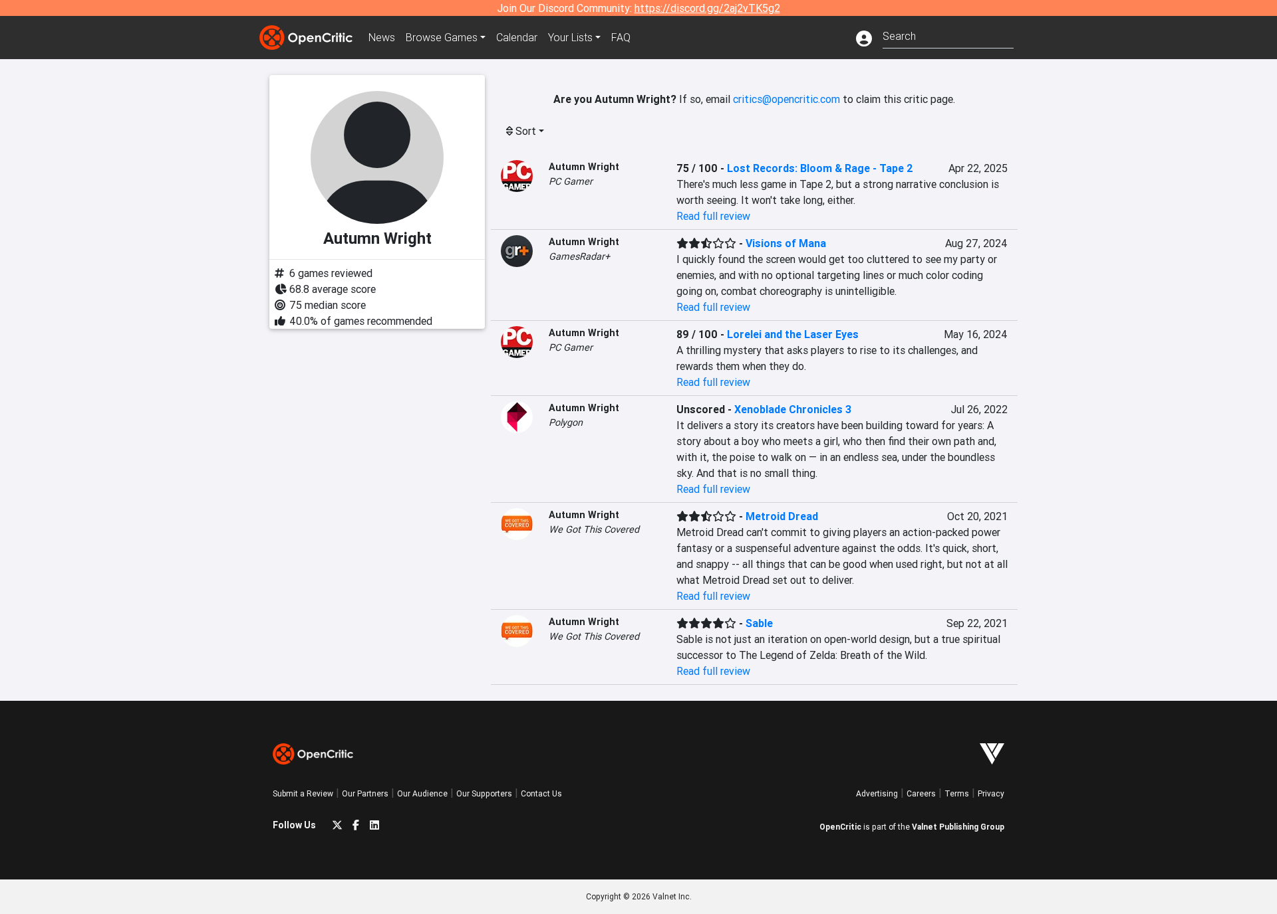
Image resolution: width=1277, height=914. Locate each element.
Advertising (877, 793)
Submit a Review (303, 793)
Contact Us (541, 793)
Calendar (516, 37)
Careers (921, 793)
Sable (759, 623)
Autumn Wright (584, 167)
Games (442, 37)
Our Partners (365, 793)
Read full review (713, 216)
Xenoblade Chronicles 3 (792, 409)
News (381, 37)
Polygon (566, 422)
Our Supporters (484, 793)
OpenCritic (840, 827)
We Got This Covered (594, 529)
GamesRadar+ (579, 256)
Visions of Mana (786, 243)
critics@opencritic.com (786, 99)
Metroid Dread (782, 516)
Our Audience (422, 793)
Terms (956, 793)
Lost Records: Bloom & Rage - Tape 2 (820, 168)
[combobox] (948, 34)
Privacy (991, 793)
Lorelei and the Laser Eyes (793, 334)
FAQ (621, 37)
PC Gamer (571, 181)
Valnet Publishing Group (958, 827)
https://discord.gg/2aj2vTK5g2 (707, 8)
